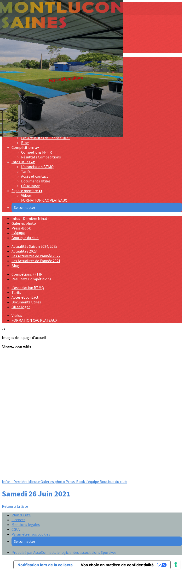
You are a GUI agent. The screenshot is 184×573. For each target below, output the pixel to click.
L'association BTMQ (37, 166)
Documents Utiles (36, 181)
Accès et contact (34, 176)
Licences (18, 519)
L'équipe (18, 232)
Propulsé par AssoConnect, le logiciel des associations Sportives (64, 552)
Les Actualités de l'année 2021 (36, 260)
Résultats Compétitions (41, 157)
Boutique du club (25, 237)
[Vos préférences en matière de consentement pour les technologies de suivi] (175, 564)
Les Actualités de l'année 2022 (36, 255)
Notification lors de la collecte (45, 564)
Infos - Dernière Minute (30, 218)
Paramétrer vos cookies (31, 534)
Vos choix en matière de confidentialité (117, 564)
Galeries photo (24, 223)
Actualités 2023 (24, 251)
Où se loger (30, 185)
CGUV (16, 529)
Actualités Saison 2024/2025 (34, 246)
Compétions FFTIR (36, 152)
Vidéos (26, 195)
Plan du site (21, 515)
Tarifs (26, 171)
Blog (15, 265)
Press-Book (21, 228)
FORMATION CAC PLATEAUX (44, 200)
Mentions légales (26, 524)
